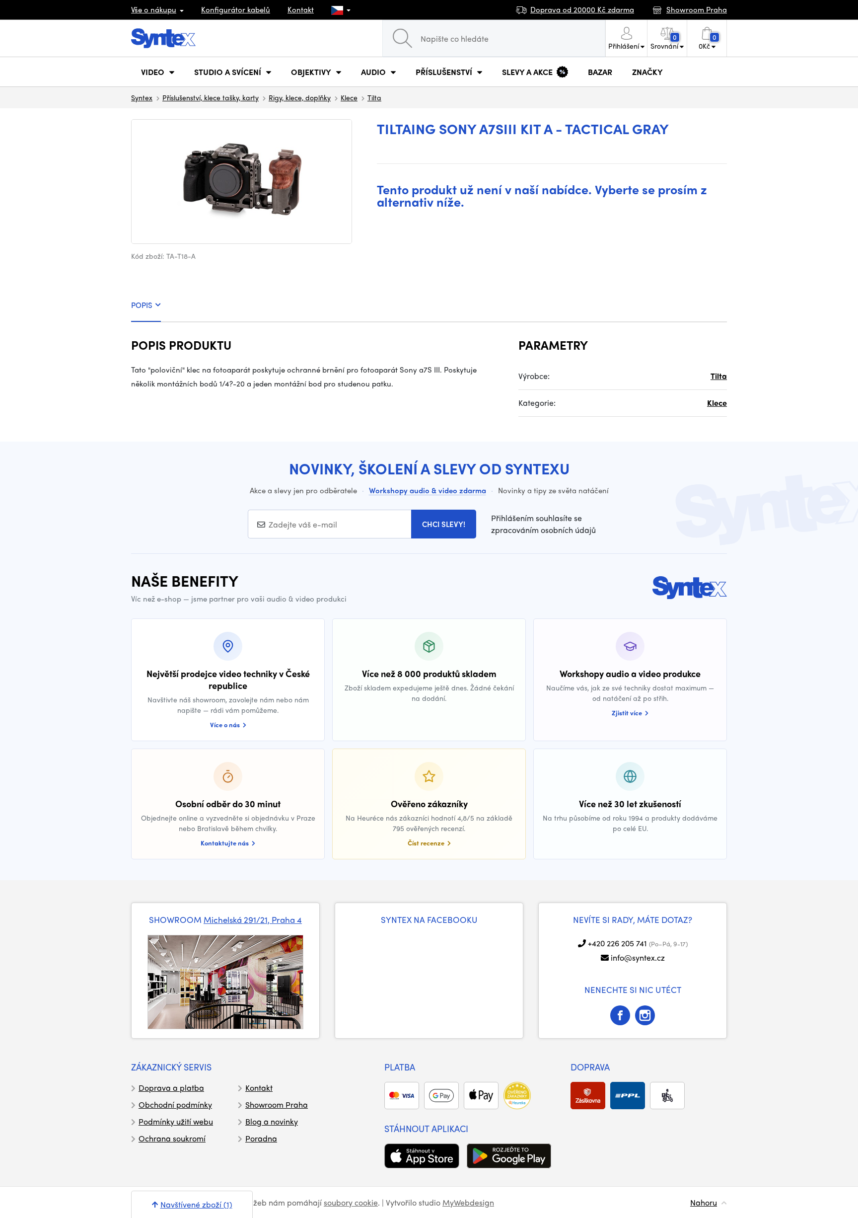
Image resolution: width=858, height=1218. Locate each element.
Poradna (261, 1138)
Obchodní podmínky (175, 1104)
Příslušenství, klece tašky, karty (210, 97)
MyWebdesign (468, 1202)
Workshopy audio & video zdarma (427, 490)
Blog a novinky (271, 1121)
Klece (349, 97)
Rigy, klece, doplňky (300, 97)
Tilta (374, 97)
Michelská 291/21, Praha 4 (253, 919)
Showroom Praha (276, 1104)
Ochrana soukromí (172, 1138)
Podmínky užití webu (176, 1121)
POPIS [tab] (141, 305)
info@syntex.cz (638, 957)
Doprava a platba (171, 1087)
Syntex (141, 97)
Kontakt (300, 9)
